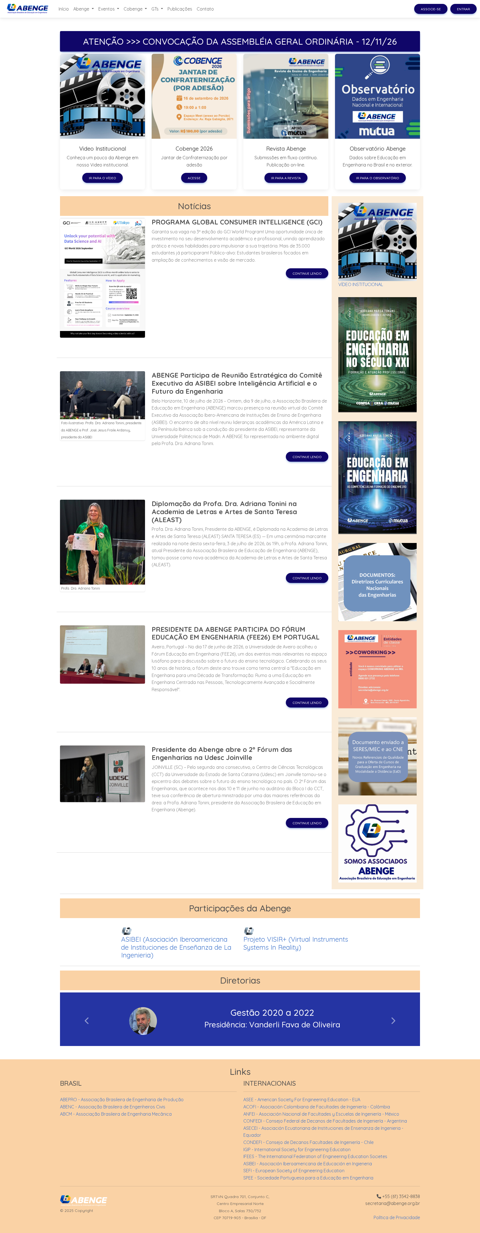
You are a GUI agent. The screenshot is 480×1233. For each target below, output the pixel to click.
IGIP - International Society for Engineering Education (297, 1149)
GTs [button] (155, 9)
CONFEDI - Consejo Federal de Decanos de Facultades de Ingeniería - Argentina (325, 1121)
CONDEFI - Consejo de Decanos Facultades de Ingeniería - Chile (308, 1142)
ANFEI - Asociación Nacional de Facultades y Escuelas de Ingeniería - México (321, 1114)
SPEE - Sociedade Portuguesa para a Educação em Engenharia (308, 1178)
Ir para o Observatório (377, 178)
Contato (205, 9)
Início (64, 9)
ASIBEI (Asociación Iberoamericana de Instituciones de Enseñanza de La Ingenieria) (176, 947)
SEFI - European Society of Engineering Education (293, 1170)
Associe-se (431, 9)
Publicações (180, 9)
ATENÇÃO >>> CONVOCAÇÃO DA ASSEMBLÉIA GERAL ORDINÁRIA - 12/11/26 (240, 41)
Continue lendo (307, 273)
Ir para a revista (286, 178)
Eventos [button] (107, 9)
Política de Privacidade (397, 1217)
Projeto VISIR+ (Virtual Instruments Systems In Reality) (295, 943)
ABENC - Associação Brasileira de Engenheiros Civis (112, 1107)
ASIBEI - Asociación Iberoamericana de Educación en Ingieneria (307, 1163)
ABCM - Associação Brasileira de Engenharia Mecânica (116, 1114)
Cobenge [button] (134, 9)
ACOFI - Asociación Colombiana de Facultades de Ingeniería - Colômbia (316, 1107)
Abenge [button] (81, 9)
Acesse (194, 178)
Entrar (463, 9)
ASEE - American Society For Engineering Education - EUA (301, 1099)
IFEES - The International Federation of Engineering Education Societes (315, 1156)
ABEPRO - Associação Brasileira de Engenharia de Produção (122, 1099)
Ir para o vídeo (102, 178)
